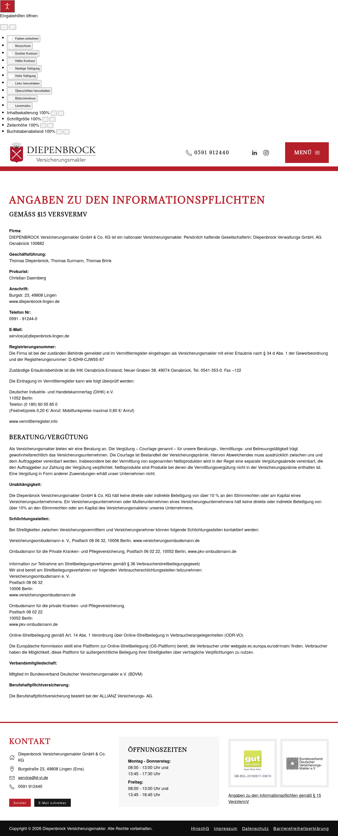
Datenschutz (255, 828)
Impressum (226, 828)
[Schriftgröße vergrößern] (52, 119)
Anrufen (20, 803)
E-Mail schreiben (52, 803)
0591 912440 (210, 152)
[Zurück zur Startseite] (53, 152)
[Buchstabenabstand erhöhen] (66, 131)
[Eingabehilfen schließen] (12, 27)
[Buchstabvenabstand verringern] (59, 131)
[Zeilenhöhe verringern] (43, 125)
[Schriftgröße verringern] (45, 119)
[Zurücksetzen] (4, 27)
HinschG (200, 828)
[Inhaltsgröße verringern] (54, 113)
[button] (305, 152)
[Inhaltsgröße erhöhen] (61, 113)
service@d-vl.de (33, 777)
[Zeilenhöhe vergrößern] (50, 125)
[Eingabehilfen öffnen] (7, 6)
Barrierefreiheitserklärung (301, 828)
